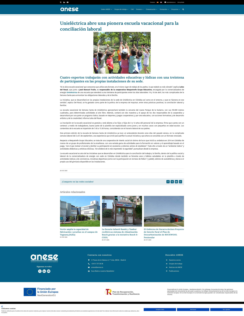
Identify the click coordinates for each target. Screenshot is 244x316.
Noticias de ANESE (175, 267)
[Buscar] (183, 9)
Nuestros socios (175, 260)
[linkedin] (64, 2)
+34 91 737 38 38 (97, 264)
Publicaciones (174, 271)
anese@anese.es (97, 267)
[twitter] (60, 2)
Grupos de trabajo (175, 264)
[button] (61, 218)
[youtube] (67, 2)
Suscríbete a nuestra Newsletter (102, 271)
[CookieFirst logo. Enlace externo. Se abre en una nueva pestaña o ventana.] (2, 306)
